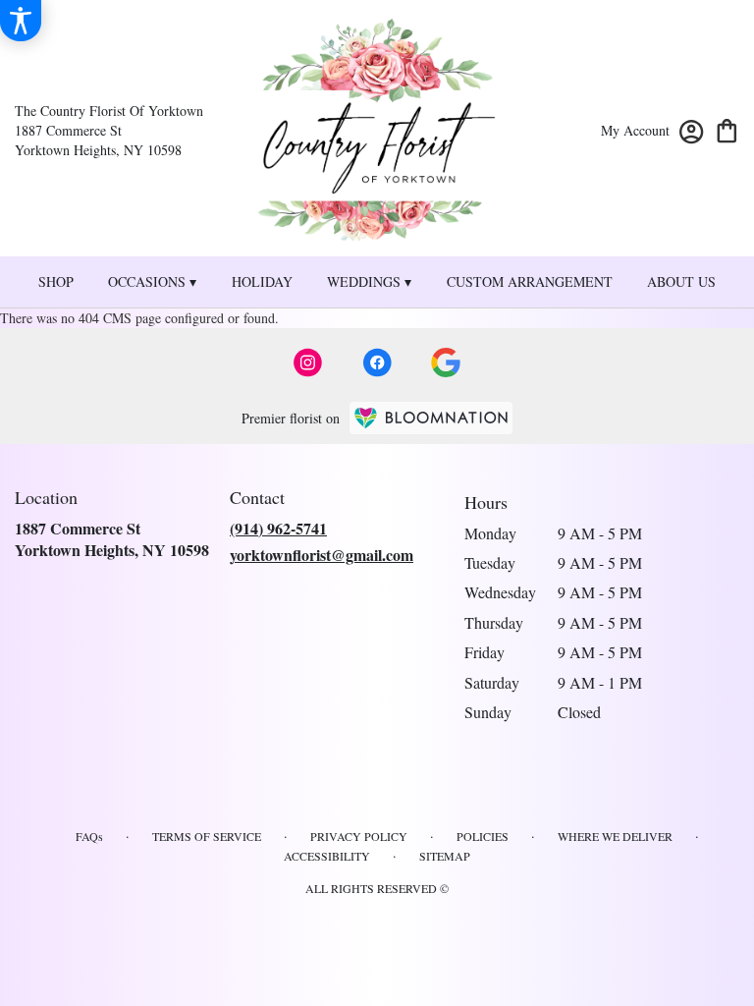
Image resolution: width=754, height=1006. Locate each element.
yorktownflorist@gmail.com (321, 554)
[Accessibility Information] (20, 20)
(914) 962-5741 (278, 528)
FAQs (89, 836)
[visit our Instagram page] (308, 362)
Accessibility (327, 856)
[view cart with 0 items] (727, 129)
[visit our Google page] (445, 362)
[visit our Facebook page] (377, 362)
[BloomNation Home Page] (431, 418)
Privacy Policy (358, 836)
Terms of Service (206, 836)
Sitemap (444, 856)
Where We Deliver (615, 836)
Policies (483, 836)
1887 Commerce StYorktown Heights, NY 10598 (112, 539)
